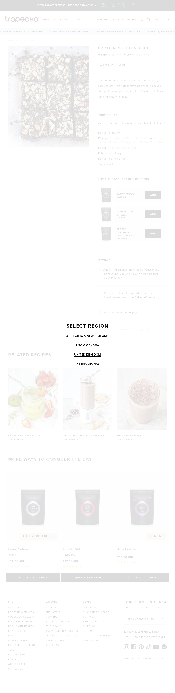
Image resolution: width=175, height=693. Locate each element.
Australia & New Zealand (87, 336)
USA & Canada (87, 345)
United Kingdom (87, 355)
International (87, 364)
